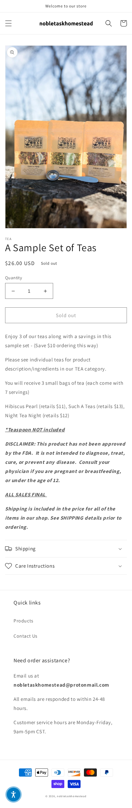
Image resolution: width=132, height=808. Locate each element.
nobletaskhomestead (72, 796)
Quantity (13, 278)
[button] (8, 23)
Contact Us (26, 636)
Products (24, 621)
